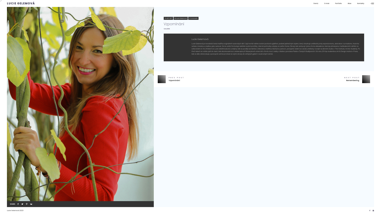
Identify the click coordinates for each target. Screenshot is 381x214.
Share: (12, 204)
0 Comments (193, 18)
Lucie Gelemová (181, 18)
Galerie (167, 29)
